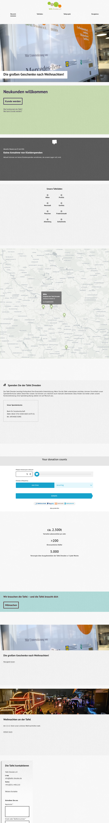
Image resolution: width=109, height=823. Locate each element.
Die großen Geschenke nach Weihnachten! (26, 655)
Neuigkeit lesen (9, 662)
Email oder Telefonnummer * (15, 819)
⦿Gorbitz (61, 204)
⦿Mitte (47, 196)
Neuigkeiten (95, 14)
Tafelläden (40, 14)
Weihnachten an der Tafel (17, 719)
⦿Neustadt (47, 204)
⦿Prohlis (61, 196)
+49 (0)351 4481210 (12, 785)
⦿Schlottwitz (61, 220)
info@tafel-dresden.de (13, 778)
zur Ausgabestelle (48, 301)
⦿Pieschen (47, 212)
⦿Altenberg (47, 220)
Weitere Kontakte (11, 791)
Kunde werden (13, 101)
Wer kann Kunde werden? (12, 111)
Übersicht (13, 14)
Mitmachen (11, 605)
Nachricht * (9, 804)
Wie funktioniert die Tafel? (12, 109)
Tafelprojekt (67, 14)
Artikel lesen (7, 732)
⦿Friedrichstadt (61, 212)
